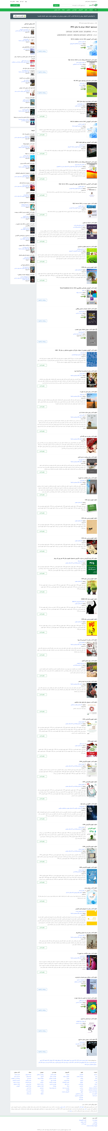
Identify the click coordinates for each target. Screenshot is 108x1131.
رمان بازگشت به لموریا (64, 488)
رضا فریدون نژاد (81, 561)
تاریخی (81, 1080)
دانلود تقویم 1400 (48, 877)
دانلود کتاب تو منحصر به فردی (89, 1019)
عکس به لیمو (44, 256)
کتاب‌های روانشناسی (25, 81)
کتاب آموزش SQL (48, 172)
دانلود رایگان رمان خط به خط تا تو (72, 422)
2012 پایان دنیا (73, 1060)
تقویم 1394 (78, 544)
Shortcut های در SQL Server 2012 (57, 192)
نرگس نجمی (81, 415)
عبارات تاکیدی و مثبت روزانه (67, 570)
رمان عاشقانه (74, 381)
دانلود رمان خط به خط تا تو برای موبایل (61, 424)
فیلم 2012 (79, 109)
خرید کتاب (83, 1124)
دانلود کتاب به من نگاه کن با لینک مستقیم (57, 444)
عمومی (68, 10)
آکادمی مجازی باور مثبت (23, 119)
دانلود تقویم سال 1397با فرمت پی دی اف (64, 792)
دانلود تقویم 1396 (63, 627)
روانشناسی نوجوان (78, 982)
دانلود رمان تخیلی (75, 492)
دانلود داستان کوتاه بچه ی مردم (54, 896)
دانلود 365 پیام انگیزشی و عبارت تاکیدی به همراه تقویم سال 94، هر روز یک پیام (75, 558)
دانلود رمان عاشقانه (82, 381)
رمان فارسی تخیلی (73, 967)
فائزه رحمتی (81, 373)
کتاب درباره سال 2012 (44, 109)
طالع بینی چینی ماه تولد (50, 814)
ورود (26, 1)
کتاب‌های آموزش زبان (25, 217)
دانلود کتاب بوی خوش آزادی (89, 661)
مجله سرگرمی (28, 1080)
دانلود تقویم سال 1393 (78, 526)
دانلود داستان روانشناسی (66, 492)
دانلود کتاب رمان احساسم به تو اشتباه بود (85, 371)
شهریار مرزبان (81, 721)
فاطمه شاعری (81, 642)
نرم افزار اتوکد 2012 (54, 150)
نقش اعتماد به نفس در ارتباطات (66, 232)
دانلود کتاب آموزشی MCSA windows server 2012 (83, 121)
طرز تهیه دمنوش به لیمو (74, 256)
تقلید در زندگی (80, 671)
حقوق (82, 1092)
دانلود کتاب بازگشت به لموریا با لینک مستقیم (73, 490)
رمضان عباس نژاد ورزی (79, 164)
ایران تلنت (82, 353)
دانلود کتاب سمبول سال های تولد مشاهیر (86, 702)
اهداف (47, 836)
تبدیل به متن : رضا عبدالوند (80, 35)
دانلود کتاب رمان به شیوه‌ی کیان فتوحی (86, 909)
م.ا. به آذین (89, 35)
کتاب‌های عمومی (78, 106)
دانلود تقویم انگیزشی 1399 (90, 846)
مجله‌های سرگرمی (62, 808)
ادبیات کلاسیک (78, 1044)
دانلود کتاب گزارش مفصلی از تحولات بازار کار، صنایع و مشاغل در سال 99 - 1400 (76, 350)
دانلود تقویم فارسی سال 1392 (56, 506)
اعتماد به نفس (62, 234)
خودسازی (74, 671)
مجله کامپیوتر (28, 1074)
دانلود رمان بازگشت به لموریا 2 (75, 961)
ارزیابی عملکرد (43, 856)
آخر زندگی (58, 111)
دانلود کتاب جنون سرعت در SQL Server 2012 (85, 203)
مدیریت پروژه (79, 292)
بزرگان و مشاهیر (40, 1074)
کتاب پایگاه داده (48, 170)
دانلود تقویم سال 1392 (91, 500)
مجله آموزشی (28, 1086)
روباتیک (54, 1086)
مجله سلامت (28, 1090)
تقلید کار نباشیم (79, 672)
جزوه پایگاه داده (64, 172)
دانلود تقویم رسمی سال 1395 (89, 579)
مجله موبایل (28, 1076)
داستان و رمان (17, 1076)
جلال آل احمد (81, 890)
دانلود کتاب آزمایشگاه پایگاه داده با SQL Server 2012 (82, 60)
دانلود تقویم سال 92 (51, 508)
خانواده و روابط (40, 1078)
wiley (83, 290)
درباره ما (95, 1122)
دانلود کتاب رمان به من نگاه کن (88, 436)
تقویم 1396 (78, 625)
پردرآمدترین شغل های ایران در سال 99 (51, 360)
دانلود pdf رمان (78, 379)
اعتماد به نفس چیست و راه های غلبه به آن (72, 231)
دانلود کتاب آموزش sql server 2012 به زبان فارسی (68, 174)
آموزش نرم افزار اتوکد (76, 150)
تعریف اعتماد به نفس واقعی (80, 232)
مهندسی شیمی (53, 1084)
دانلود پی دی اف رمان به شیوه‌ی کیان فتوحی (71, 917)
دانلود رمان (42, 381)
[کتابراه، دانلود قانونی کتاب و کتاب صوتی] (83, 47)
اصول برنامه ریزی (77, 769)
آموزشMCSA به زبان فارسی (63, 131)
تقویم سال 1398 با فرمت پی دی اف (76, 275)
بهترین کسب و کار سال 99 (77, 360)
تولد (78, 708)
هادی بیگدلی (25, 155)
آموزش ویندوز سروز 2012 (75, 131)
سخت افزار (67, 1084)
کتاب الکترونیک (82, 1120)
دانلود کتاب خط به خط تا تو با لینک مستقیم (61, 426)
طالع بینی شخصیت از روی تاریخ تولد (74, 816)
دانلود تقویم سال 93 (51, 526)
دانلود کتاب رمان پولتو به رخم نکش (87, 457)
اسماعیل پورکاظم (80, 249)
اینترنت (67, 1074)
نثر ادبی (95, 1086)
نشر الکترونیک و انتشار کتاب (91, 1)
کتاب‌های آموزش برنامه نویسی (75, 166)
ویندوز (80, 43)
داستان (95, 1074)
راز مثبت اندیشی (46, 769)
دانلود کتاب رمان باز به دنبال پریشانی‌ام (86, 933)
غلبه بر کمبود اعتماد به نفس (72, 234)
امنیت (68, 1078)
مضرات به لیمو (68, 255)
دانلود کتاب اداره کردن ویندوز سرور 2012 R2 (85, 81)
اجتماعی (81, 1086)
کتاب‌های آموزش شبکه (77, 126)
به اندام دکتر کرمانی (61, 35)
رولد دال (26, 90)
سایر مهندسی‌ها (53, 1088)
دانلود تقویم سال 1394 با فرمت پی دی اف (64, 546)
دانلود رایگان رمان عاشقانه (45, 379)
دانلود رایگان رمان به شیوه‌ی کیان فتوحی (52, 917)
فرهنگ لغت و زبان (93, 1092)
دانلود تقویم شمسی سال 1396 (79, 627)
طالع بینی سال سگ (71, 814)
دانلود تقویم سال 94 (51, 546)
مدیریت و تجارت (16, 1082)
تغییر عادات (83, 771)
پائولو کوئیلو (25, 39)
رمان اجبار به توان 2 (68, 404)
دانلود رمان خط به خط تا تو (58, 422)
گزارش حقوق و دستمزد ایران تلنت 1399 (62, 358)
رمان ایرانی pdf (71, 379)
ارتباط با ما (95, 1120)
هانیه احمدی (81, 311)
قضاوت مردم (78, 669)
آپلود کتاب (15, 5)
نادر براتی (26, 136)
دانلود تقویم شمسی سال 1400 (55, 875)
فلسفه (80, 334)
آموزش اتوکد (60, 150)
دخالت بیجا (44, 671)
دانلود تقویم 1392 (66, 506)
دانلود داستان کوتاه (65, 896)
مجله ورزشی (28, 1084)
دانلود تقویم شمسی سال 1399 (55, 855)
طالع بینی (79, 812)
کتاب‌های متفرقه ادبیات (25, 239)
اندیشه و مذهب (80, 1076)
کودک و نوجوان (40, 1086)
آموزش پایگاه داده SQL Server (59, 170)
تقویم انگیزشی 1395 (43, 731)
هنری (42, 1092)
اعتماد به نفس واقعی (57, 231)
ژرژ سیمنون (26, 165)
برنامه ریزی (51, 836)
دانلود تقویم (47, 275)
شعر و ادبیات (17, 1074)
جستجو (56, 5)
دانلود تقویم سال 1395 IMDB (89, 599)
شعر (96, 1078)
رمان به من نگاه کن (44, 442)
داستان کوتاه (80, 898)
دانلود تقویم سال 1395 (71, 585)
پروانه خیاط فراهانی (80, 1021)
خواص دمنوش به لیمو (42, 255)
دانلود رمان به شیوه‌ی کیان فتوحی (69, 919)
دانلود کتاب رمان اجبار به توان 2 (88, 392)
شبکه (68, 1086)
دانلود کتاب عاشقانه (67, 381)
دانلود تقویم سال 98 (81, 834)
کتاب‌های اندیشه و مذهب (24, 157)
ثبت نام (21, 1)
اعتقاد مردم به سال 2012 (82, 1060)
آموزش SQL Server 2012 (76, 192)
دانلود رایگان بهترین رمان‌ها (24, 40)
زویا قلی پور (26, 195)
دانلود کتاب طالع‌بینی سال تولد (88, 804)
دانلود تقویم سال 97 (51, 792)
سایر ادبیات (94, 1095)
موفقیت (41, 769)
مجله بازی (29, 1078)
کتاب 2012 (52, 109)
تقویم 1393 (78, 524)
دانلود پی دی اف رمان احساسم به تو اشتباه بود (52, 383)
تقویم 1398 (66, 275)
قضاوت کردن (42, 669)
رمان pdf (66, 379)
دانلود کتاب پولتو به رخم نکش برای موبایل (59, 467)
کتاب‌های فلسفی (18, 31)
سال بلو (81, 31)
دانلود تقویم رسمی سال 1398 (89, 267)
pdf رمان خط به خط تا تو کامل (77, 426)
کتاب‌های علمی (26, 49)
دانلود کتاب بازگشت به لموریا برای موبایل (54, 490)
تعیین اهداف (70, 769)
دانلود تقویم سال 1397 (78, 792)
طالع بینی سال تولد (72, 812)
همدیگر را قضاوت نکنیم (59, 669)
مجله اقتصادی (28, 1082)
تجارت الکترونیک (65, 1082)
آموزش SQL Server (72, 172)
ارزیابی (65, 769)
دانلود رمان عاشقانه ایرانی (56, 381)
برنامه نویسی (66, 1080)
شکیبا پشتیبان (25, 109)
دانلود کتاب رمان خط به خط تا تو (88, 412)
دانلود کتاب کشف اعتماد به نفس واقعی (86, 309)
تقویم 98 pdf (57, 273)
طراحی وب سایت (65, 1088)
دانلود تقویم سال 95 (43, 585)
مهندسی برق (53, 1080)
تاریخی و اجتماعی (16, 1080)
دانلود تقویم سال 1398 (76, 273)
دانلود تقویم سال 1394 (78, 546)
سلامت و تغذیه (40, 1084)
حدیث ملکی (82, 743)
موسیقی (41, 1088)
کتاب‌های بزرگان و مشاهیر (76, 704)
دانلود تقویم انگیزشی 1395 (90, 719)
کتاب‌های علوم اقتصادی (77, 354)
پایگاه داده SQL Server (71, 170)
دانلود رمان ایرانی (60, 379)
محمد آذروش (25, 216)
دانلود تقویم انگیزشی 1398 (90, 824)
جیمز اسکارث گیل (24, 146)
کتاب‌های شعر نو (26, 101)
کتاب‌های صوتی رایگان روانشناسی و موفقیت (21, 62)
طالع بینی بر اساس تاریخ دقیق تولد (47, 812)
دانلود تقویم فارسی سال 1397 (56, 790)
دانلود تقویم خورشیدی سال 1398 (63, 277)
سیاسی (81, 1088)
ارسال (71, 1111)
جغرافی (81, 1082)
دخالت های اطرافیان (59, 671)
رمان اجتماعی (78, 420)
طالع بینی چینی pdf (50, 816)
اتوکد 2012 (47, 150)
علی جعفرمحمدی (80, 104)
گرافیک (67, 1090)
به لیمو (73, 255)
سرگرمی (41, 1082)
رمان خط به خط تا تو (49, 424)
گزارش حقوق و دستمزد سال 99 (63, 362)
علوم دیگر (81, 1099)
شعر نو (95, 1080)
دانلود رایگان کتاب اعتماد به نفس (65, 236)
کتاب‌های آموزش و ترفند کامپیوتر (75, 147)
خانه (96, 10)
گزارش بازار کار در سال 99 (76, 358)
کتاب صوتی (57, 10)
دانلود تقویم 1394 (66, 544)
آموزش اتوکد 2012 (68, 150)
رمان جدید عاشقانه (55, 650)
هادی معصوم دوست (80, 911)
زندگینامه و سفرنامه (93, 1088)
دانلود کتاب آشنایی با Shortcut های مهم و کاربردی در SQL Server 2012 (78, 184)
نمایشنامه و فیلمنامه (93, 1090)
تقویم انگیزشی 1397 (43, 794)
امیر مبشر (26, 257)
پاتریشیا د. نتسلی (80, 980)
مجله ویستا (81, 806)
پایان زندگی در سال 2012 (76, 111)
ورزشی (42, 1090)
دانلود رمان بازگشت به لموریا (75, 486)
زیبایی (42, 1080)
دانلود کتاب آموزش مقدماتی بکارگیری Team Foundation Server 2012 (78, 288)
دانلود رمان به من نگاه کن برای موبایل (56, 442)
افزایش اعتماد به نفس (54, 234)
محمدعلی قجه (25, 267)
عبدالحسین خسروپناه (24, 29)
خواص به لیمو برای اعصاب (72, 258)
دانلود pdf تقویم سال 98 (48, 273)
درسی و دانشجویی (79, 1093)
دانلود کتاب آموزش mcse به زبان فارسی (64, 130)
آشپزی (42, 1076)
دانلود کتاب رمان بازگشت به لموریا (87, 478)
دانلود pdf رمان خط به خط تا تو (54, 420)
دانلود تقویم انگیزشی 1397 (90, 782)
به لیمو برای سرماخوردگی (59, 255)
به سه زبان (69, 35)
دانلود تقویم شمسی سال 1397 (54, 794)
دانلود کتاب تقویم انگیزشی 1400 (88, 867)
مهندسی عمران (53, 1076)
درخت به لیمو (83, 256)
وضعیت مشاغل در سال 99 (65, 360)
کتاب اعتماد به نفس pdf (77, 236)
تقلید (84, 671)
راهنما (17, 1)
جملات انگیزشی (77, 570)
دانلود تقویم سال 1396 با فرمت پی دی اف (57, 625)
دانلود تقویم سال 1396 (71, 625)
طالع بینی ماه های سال (61, 814)
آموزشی (18, 1086)
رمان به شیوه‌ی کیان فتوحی (60, 921)
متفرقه (42, 1093)
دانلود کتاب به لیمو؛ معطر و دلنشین (87, 246)
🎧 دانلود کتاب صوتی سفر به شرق (88, 1039)
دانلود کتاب (42, 116)
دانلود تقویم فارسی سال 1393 (56, 524)
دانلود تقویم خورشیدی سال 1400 (71, 879)
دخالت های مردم (50, 671)
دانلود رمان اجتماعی (61, 446)
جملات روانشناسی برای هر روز (70, 834)
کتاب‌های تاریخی (26, 31)
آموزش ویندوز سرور (77, 130)
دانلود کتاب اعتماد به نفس (90, 223)
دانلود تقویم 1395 (63, 587)
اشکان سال (26, 80)
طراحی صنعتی (53, 1074)
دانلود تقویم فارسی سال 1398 (76, 277)
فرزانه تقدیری (25, 175)
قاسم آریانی (81, 145)
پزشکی (81, 1078)
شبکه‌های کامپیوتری (74, 43)
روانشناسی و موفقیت (15, 1078)
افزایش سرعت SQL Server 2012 (54, 211)
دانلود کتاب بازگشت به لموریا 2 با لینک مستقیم (65, 965)
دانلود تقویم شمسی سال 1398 (57, 275)
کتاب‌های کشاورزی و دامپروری (75, 251)
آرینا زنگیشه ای (25, 70)
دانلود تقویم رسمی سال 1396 (89, 619)
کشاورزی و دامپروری (79, 1095)
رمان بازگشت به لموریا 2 (59, 963)
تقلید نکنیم (72, 672)
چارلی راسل (82, 83)
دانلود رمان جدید (46, 467)
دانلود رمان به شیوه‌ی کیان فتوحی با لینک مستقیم (50, 919)
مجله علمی (29, 1088)
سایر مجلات (28, 1093)
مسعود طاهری (81, 186)
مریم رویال (82, 394)
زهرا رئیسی (82, 480)
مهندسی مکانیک (52, 1082)
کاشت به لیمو (51, 255)
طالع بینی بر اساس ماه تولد (61, 812)
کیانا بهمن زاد (81, 459)
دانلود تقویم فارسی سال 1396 (53, 627)
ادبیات (90, 10)
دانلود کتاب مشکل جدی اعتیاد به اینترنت (86, 977)
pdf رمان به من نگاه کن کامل (73, 444)
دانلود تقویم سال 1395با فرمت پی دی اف (64, 729)
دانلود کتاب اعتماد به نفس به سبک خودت (85, 998)
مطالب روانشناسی (67, 671)
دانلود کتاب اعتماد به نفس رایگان (50, 236)
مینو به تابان (69, 31)
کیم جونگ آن (25, 247)
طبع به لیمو (55, 256)
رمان (77, 469)
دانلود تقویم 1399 (73, 858)
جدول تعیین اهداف (58, 856)
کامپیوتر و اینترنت (65, 1092)
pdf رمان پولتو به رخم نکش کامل (49, 465)
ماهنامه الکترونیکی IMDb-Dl (78, 601)
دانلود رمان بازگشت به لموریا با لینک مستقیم (47, 486)
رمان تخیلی (43, 490)
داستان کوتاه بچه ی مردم (75, 896)
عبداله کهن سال (87, 31)
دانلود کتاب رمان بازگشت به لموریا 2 (87, 953)
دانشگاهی (75, 64)
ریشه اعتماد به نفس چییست (52, 232)
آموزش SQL (79, 172)
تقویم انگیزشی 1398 (73, 836)
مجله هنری (29, 1092)
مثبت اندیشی (74, 733)
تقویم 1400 (60, 877)
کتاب (85, 1109)
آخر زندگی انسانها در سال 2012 (49, 111)
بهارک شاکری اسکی (80, 62)
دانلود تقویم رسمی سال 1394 (89, 538)
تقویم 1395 (78, 585)
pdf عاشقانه (53, 379)
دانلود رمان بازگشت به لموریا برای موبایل (77, 488)
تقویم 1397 (78, 790)
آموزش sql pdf (75, 176)
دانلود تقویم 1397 (66, 790)
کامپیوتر (81, 10)
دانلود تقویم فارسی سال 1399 (63, 858)
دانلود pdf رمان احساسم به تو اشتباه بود (71, 383)
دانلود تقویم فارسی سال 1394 (56, 544)
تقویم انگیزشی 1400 (44, 875)
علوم (86, 10)
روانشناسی (81, 1084)
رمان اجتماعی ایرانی (46, 446)
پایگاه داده (80, 64)
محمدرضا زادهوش (24, 204)
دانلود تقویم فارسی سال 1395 (53, 587)
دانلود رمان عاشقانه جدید (45, 650)
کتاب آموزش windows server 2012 (49, 131)
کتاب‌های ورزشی (26, 258)
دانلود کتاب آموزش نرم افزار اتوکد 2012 (86, 142)
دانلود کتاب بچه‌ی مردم (91, 888)
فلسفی (81, 1090)
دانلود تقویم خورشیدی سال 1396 (61, 749)
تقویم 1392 (78, 506)
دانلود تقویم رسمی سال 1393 (89, 518)
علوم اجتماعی (76, 334)
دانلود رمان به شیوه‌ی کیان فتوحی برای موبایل (76, 921)
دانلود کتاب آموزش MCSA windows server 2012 (84, 39)
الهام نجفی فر (81, 935)
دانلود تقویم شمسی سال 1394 (54, 570)
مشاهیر (74, 708)
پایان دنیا (84, 111)
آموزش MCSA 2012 (51, 130)
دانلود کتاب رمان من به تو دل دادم (88, 681)
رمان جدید (40, 467)
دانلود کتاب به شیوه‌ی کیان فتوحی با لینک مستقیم (62, 922)
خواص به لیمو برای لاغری (61, 258)
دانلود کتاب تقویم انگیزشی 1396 (88, 761)
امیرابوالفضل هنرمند (24, 277)
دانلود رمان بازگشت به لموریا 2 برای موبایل (72, 963)
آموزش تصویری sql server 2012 (50, 174)
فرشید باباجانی (81, 41)
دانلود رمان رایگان (82, 469)
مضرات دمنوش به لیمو (63, 256)
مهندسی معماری (52, 1078)
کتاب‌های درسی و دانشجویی (63, 166)
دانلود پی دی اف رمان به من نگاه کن (69, 448)
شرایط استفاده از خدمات (92, 1126)
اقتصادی (81, 1074)
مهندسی (74, 10)
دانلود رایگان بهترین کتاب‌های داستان (22, 137)
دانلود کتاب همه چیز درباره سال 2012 (87, 101)
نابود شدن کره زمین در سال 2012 (69, 109)
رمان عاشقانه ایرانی (44, 402)
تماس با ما (12, 1)
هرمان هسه (82, 1042)
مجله (63, 10)
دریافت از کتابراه (42, 51)
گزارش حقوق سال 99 (75, 362)
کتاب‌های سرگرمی (26, 279)
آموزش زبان (94, 1093)
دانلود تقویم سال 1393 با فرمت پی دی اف (64, 526)
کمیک (95, 1084)
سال (80, 708)
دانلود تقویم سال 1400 (58, 879)
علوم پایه (81, 1097)
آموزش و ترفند (66, 1076)
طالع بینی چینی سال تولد (60, 816)
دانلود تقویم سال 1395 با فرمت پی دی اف (57, 585)
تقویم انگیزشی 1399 (44, 855)
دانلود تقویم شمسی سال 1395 (79, 587)
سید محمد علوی (25, 60)
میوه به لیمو (50, 256)
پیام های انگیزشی (82, 733)
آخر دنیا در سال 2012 (65, 111)
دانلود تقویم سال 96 (43, 625)
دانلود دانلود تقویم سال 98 (65, 273)
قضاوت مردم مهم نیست (70, 669)
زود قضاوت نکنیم (49, 669)
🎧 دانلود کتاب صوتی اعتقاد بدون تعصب (86, 329)
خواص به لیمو (78, 255)
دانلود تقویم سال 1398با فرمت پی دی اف (48, 833)
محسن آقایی (81, 1000)
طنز (96, 1082)
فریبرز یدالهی (25, 100)
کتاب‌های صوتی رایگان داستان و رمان (22, 91)
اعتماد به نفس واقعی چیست (46, 231)
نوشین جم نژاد (25, 185)
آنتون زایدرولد (81, 332)
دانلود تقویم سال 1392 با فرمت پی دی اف (64, 508)
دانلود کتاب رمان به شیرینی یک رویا (87, 640)
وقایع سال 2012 (58, 109)
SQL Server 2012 (56, 172)
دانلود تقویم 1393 (66, 524)
